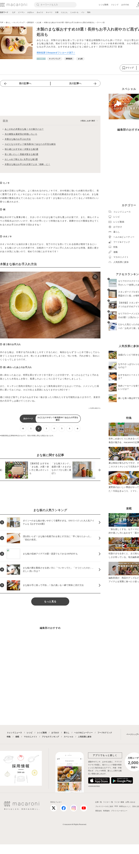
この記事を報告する (94, 408)
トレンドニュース (14, 732)
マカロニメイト (30, 737)
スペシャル (68, 737)
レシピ (29, 732)
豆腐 (56, 12)
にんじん (64, 12)
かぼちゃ (30, 12)
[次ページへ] (77, 428)
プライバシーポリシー (119, 811)
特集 (9, 737)
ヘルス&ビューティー (83, 732)
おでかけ (55, 732)
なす (13, 12)
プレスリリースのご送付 (104, 806)
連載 (17, 737)
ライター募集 (119, 802)
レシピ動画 (103, 5)
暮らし (67, 732)
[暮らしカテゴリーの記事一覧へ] (41, 58)
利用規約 (106, 811)
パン (82, 12)
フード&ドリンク (104, 732)
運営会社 (98, 811)
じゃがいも (74, 12)
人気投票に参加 (84, 737)
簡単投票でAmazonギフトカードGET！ (56, 53)
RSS (116, 806)
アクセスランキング (50, 737)
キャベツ (49, 12)
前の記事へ (25, 83)
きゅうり (40, 12)
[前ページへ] (23, 428)
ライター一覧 (108, 802)
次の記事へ (75, 83)
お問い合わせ (130, 802)
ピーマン (21, 12)
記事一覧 (98, 802)
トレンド (115, 5)
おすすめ (125, 5)
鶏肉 (88, 12)
